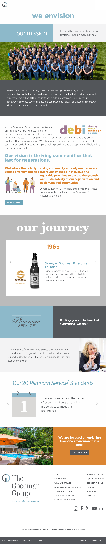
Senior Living (67, 487)
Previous (11, 263)
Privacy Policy (98, 540)
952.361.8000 (79, 529)
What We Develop (95, 475)
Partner (90, 487)
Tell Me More (79, 452)
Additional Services (64, 495)
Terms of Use (85, 540)
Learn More (13, 202)
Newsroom (92, 491)
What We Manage (62, 483)
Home (56, 475)
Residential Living (63, 491)
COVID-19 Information (64, 500)
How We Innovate (95, 479)
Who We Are (60, 479)
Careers (91, 495)
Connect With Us (95, 483)
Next (95, 263)
